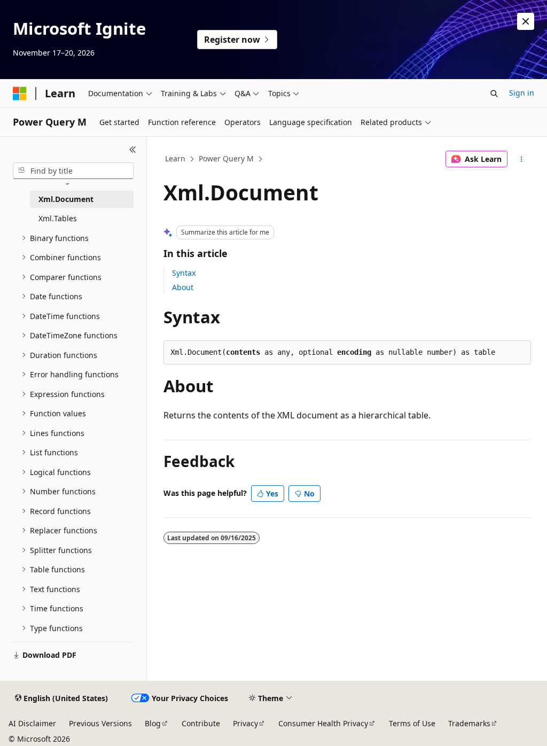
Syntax (184, 273)
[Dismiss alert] (525, 21)
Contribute (201, 723)
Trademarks (469, 723)
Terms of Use (412, 723)
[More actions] (521, 159)
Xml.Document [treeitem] (65, 199)
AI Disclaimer (32, 723)
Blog (153, 723)
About (182, 287)
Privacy (245, 723)
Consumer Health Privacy (323, 723)
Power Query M (226, 158)
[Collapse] (132, 149)
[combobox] (73, 171)
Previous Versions (100, 723)
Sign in (521, 93)
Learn (175, 158)
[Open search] (494, 93)
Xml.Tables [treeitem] (57, 218)
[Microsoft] (20, 93)
